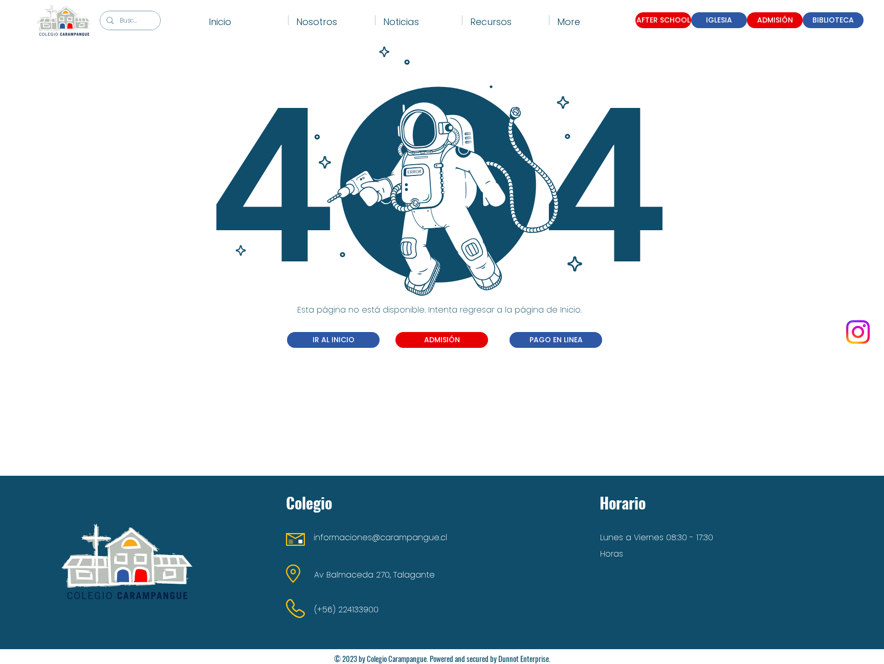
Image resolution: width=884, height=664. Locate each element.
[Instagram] (858, 332)
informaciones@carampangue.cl (380, 537)
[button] (332, 20)
